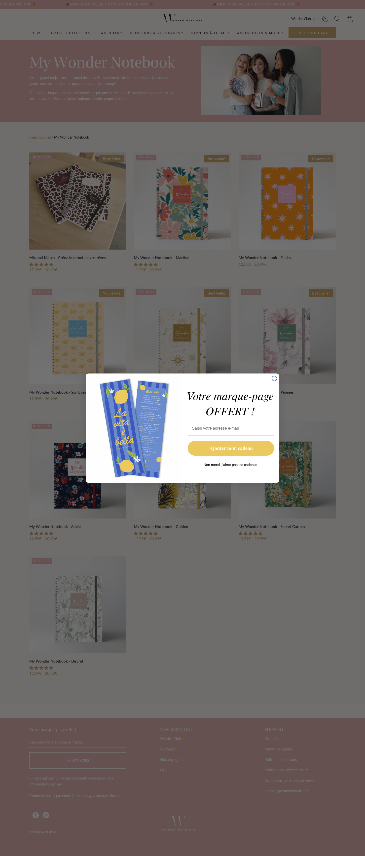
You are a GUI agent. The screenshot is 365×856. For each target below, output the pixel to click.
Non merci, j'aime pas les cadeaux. (231, 465)
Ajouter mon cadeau (231, 448)
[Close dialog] (274, 378)
